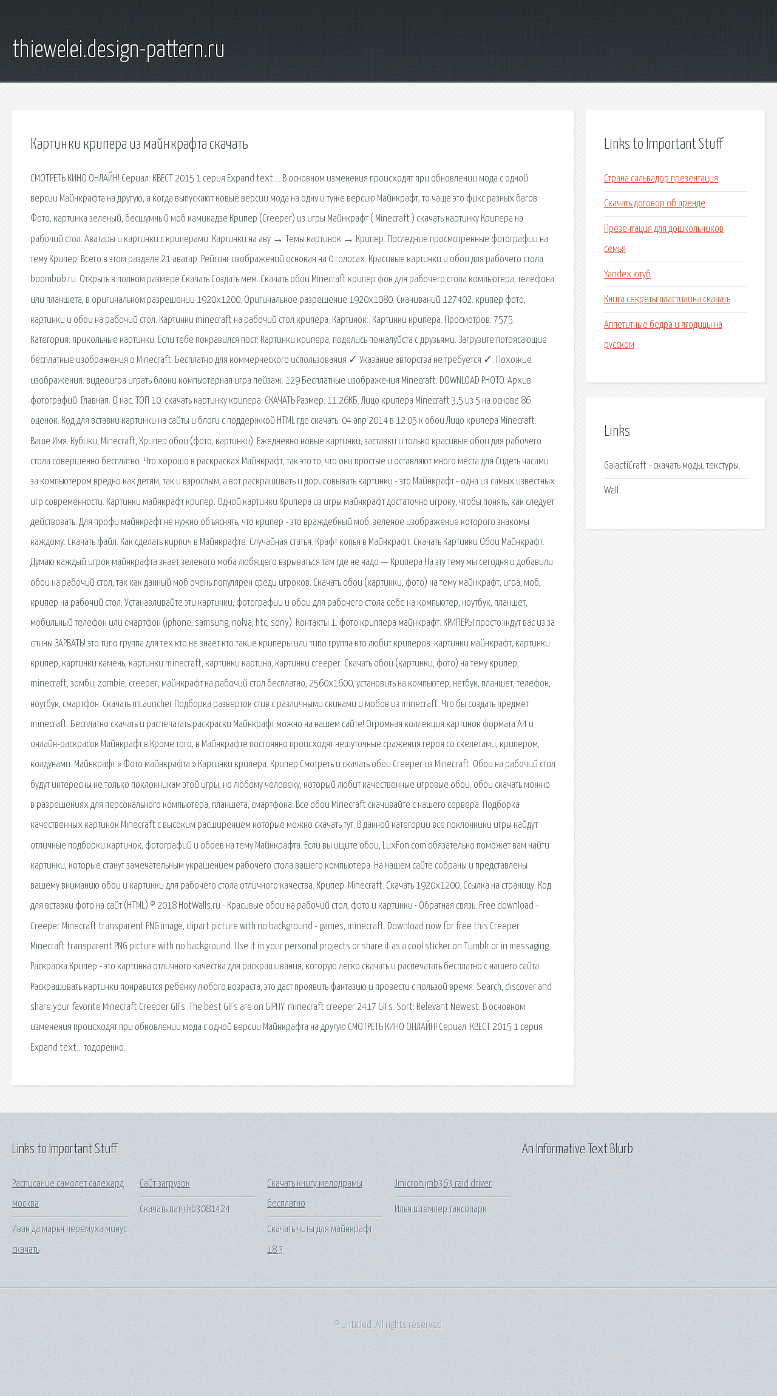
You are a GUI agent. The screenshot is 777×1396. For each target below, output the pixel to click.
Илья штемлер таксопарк (441, 1209)
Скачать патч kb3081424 (185, 1209)
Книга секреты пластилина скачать (667, 299)
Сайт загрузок (165, 1184)
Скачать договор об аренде (654, 203)
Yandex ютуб (627, 274)
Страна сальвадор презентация (661, 179)
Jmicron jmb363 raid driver (443, 1184)
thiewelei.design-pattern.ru (118, 50)
